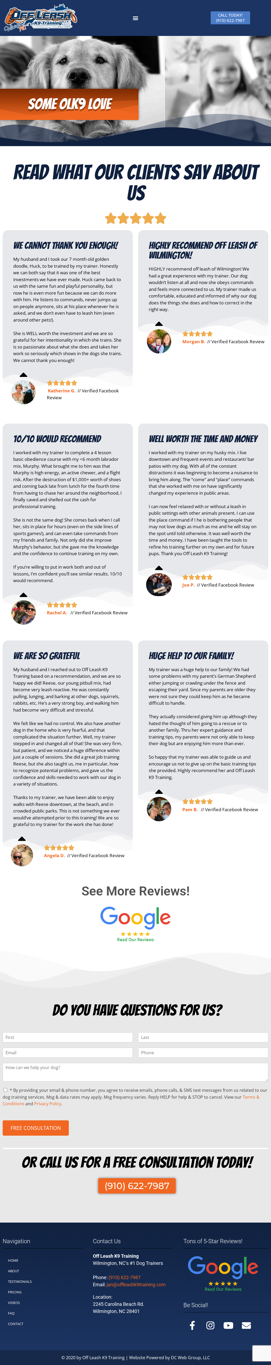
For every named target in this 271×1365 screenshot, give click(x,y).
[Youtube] (228, 1325)
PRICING (14, 1292)
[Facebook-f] (192, 1325)
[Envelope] (246, 1325)
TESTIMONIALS (20, 1281)
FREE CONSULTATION (36, 1128)
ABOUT (13, 1271)
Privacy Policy (47, 1104)
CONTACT (15, 1323)
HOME (13, 1260)
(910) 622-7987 (125, 1277)
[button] (135, 17)
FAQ (11, 1313)
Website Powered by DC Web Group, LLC (169, 1358)
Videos (14, 1302)
